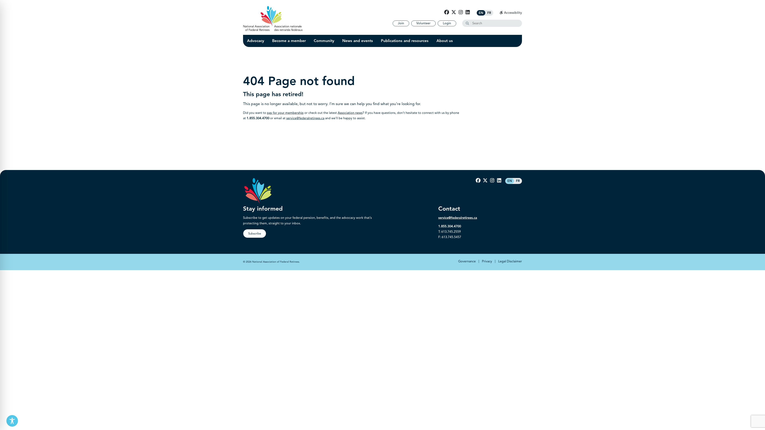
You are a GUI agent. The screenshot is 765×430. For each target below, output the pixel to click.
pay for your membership (285, 113)
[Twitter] (454, 12)
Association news (350, 113)
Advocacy (255, 40)
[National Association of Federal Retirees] (273, 18)
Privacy (487, 261)
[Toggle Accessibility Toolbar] (12, 421)
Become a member (289, 40)
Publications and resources (405, 40)
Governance (467, 261)
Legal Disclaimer (510, 261)
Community (324, 40)
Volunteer (423, 23)
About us (444, 40)
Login (447, 23)
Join (401, 23)
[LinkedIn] (468, 12)
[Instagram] (461, 12)
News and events (357, 40)
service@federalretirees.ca (305, 118)
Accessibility (512, 13)
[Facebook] (447, 12)
